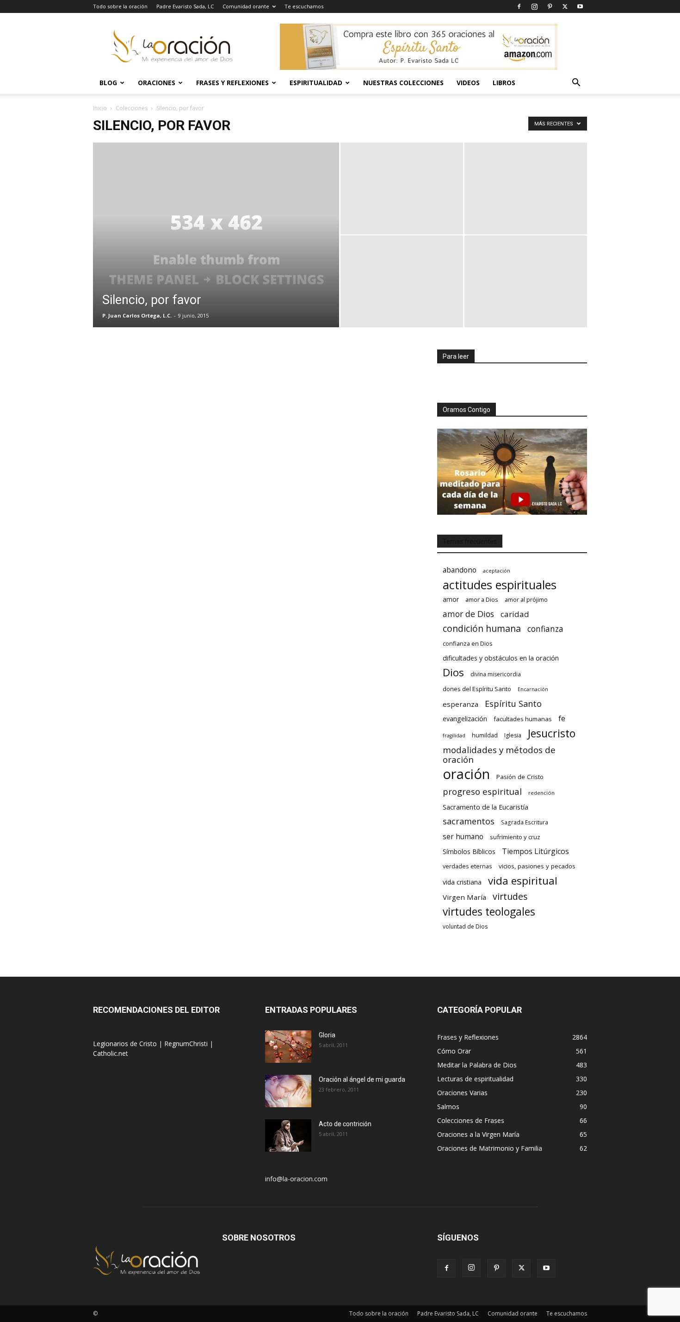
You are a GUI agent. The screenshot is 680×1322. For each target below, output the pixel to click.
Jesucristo (551, 733)
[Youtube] (580, 6)
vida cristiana (462, 882)
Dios (453, 672)
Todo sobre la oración (120, 6)
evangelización (465, 718)
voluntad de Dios (465, 926)
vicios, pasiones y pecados (537, 866)
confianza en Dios (468, 643)
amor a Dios (481, 599)
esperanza (460, 704)
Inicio (100, 108)
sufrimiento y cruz (515, 837)
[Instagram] (534, 6)
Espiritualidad (316, 82)
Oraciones (156, 82)
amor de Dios (468, 614)
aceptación (496, 570)
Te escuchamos (303, 6)
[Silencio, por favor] (216, 249)
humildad (485, 735)
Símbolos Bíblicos (469, 851)
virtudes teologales (489, 912)
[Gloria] (288, 1046)
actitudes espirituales (499, 585)
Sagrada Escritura (524, 822)
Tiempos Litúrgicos (535, 851)
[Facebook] (519, 6)
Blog (108, 82)
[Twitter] (565, 6)
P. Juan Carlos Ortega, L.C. (137, 315)
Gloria (327, 1035)
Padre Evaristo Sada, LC (185, 6)
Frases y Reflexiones (232, 82)
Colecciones (132, 108)
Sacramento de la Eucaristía (485, 806)
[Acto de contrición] (288, 1135)
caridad (515, 614)
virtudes (510, 896)
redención (541, 792)
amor (451, 599)
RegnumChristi (187, 1043)
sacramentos (469, 821)
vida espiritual (522, 880)
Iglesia (512, 735)
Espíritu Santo (513, 704)
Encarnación (533, 689)
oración (466, 774)
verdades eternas (467, 866)
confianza (545, 629)
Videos (468, 82)
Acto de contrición (345, 1124)
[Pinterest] (549, 6)
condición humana (482, 628)
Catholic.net (110, 1053)
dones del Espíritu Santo (477, 689)
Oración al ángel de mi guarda (362, 1079)
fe (561, 718)
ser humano (463, 837)
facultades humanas (523, 719)
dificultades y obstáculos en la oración (501, 658)
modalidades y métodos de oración (499, 755)
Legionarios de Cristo (126, 1043)
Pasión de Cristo (520, 777)
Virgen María (464, 897)
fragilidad (454, 735)
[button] (576, 83)
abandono (459, 570)
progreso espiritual (482, 791)
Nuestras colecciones (403, 82)
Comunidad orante (246, 6)
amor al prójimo (526, 599)
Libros (504, 82)
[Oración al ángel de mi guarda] (288, 1091)
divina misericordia (495, 674)
